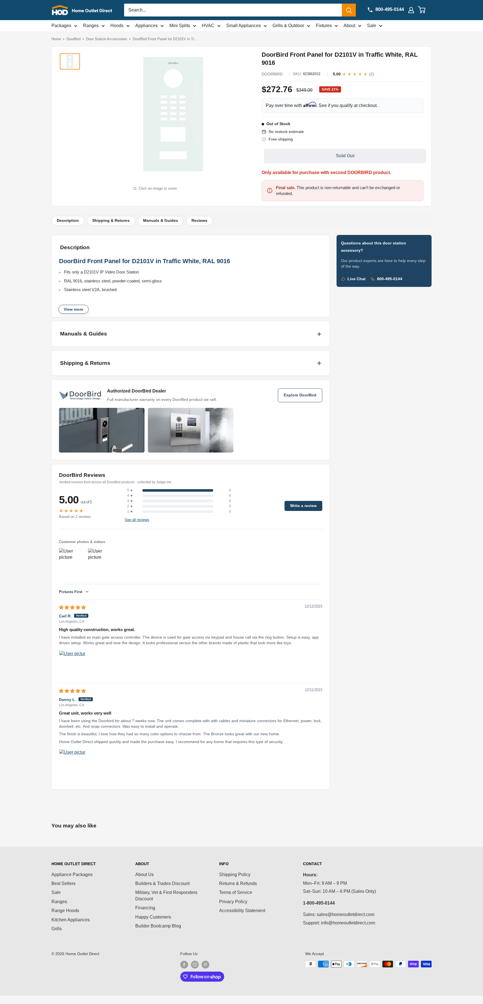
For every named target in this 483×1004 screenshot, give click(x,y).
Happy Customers (153, 917)
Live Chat (356, 279)
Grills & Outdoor (288, 25)
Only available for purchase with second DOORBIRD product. (326, 172)
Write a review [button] (303, 506)
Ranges (91, 25)
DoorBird (73, 39)
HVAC (208, 25)
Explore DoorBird (300, 395)
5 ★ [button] (130, 490)
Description (68, 220)
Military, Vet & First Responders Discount (166, 895)
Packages (61, 25)
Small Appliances (243, 25)
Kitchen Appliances (70, 919)
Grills (56, 928)
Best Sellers (63, 883)
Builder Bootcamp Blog (158, 926)
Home (56, 39)
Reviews (199, 220)
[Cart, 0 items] (425, 10)
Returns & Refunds (238, 883)
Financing (145, 907)
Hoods (117, 25)
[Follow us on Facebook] (184, 965)
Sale (371, 25)
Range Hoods (65, 910)
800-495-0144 (389, 279)
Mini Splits (179, 25)
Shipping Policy (234, 874)
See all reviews (137, 520)
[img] (72, 607)
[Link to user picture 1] (72, 663)
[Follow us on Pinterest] (205, 965)
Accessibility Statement (242, 910)
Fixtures (324, 25)
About (349, 25)
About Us (144, 874)
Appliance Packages (72, 874)
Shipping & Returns (111, 220)
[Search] (349, 10)
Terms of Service (235, 892)
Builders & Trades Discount (162, 883)
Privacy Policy (233, 901)
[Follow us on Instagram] (195, 965)
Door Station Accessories (106, 39)
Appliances (146, 25)
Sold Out (345, 155)
